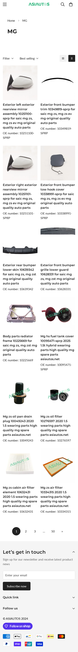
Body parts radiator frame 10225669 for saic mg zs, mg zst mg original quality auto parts (20, 345)
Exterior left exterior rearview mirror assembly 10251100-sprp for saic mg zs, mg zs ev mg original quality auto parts (19, 116)
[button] (70, 4)
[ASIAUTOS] (39, 4)
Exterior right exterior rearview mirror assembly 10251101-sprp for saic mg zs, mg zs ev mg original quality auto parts (20, 196)
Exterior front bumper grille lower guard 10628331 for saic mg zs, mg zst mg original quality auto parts (58, 274)
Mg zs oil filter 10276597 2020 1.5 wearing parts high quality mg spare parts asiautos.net (55, 426)
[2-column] (71, 58)
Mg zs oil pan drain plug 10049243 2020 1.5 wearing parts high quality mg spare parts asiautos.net (20, 426)
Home (11, 20)
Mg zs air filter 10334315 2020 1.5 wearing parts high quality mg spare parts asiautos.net (55, 497)
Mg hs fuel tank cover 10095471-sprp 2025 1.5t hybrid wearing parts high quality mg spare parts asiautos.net (57, 347)
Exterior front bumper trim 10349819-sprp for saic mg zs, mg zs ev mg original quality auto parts (58, 114)
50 (53, 531)
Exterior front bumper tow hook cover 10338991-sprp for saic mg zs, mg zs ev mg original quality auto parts (58, 196)
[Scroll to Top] (71, 632)
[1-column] (63, 58)
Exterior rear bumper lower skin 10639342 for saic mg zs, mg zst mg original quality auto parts (19, 274)
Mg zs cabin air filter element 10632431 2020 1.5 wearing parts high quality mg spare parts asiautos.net (20, 497)
